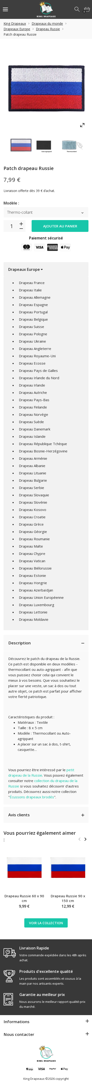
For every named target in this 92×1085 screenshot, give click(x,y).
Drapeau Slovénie (33, 502)
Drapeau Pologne (33, 334)
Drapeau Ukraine (32, 341)
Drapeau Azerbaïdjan (36, 590)
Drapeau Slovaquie (34, 495)
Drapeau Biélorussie (35, 568)
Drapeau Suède (31, 421)
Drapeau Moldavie (33, 619)
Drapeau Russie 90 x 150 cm (68, 898)
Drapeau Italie (30, 290)
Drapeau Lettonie (33, 612)
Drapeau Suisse (31, 326)
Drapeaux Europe (17, 29)
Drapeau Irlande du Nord (39, 377)
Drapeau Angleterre (35, 348)
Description (19, 643)
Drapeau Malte (31, 546)
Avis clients (19, 814)
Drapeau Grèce (31, 524)
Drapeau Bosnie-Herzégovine (43, 451)
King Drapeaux (15, 23)
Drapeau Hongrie (33, 582)
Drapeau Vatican (32, 560)
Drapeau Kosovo (32, 509)
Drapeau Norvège (33, 414)
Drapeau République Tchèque (43, 443)
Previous (79, 839)
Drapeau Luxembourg (36, 604)
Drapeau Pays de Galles (38, 370)
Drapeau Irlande (32, 385)
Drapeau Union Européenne (41, 597)
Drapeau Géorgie (33, 531)
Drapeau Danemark (34, 429)
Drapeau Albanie (32, 465)
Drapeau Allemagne (34, 297)
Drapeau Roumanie (34, 538)
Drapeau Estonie (32, 575)
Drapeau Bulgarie (33, 480)
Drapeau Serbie (31, 487)
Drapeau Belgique (33, 319)
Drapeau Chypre (32, 553)
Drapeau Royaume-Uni (37, 355)
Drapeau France (32, 282)
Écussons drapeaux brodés (32, 797)
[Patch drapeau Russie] (20, 145)
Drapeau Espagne (33, 304)
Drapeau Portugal (33, 312)
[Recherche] (77, 9)
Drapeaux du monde (47, 23)
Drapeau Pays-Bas (34, 399)
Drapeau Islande (32, 436)
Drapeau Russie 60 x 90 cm (24, 898)
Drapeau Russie (48, 29)
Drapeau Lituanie (32, 473)
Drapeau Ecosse (32, 363)
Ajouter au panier (60, 226)
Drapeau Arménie (33, 458)
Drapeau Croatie (32, 517)
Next (85, 839)
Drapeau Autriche (33, 392)
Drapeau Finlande (33, 407)
